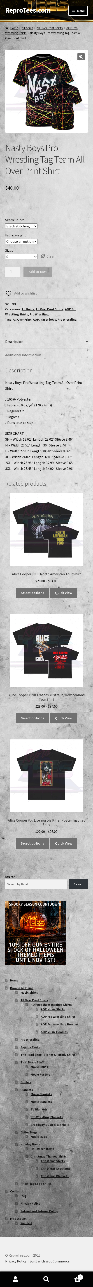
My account (18, 1219)
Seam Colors (15, 220)
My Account (15, 1279)
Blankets (27, 1090)
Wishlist (26, 1223)
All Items (27, 28)
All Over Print (22, 319)
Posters (26, 1082)
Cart (71, 1275)
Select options (32, 592)
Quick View (63, 592)
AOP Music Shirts (53, 1009)
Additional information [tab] (23, 355)
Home (14, 28)
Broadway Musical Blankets (50, 1125)
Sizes (9, 250)
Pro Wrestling (39, 314)
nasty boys (48, 319)
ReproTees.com (28, 10)
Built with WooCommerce (50, 1261)
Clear (50, 256)
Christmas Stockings (55, 1169)
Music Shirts (29, 992)
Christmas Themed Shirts (49, 1156)
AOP (36, 319)
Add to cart (38, 271)
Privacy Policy (30, 1203)
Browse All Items (21, 988)
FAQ (23, 1196)
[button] (81, 56)
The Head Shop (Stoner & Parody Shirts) (49, 1055)
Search (10, 877)
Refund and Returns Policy (39, 1211)
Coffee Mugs (29, 1132)
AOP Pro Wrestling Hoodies (60, 1024)
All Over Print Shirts (50, 28)
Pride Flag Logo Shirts (36, 1184)
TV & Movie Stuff (32, 1062)
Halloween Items (42, 1149)
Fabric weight (15, 235)
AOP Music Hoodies (54, 1032)
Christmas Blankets (55, 1176)
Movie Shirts (39, 1067)
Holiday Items (30, 1144)
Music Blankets (41, 1102)
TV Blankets (39, 1109)
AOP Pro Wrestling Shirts (58, 1017)
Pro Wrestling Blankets (47, 1117)
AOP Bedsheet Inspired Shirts (51, 1005)
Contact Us (18, 1191)
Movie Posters (40, 1074)
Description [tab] (14, 341)
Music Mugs (39, 1137)
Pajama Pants (30, 1047)
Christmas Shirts (53, 1161)
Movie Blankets (41, 1094)
